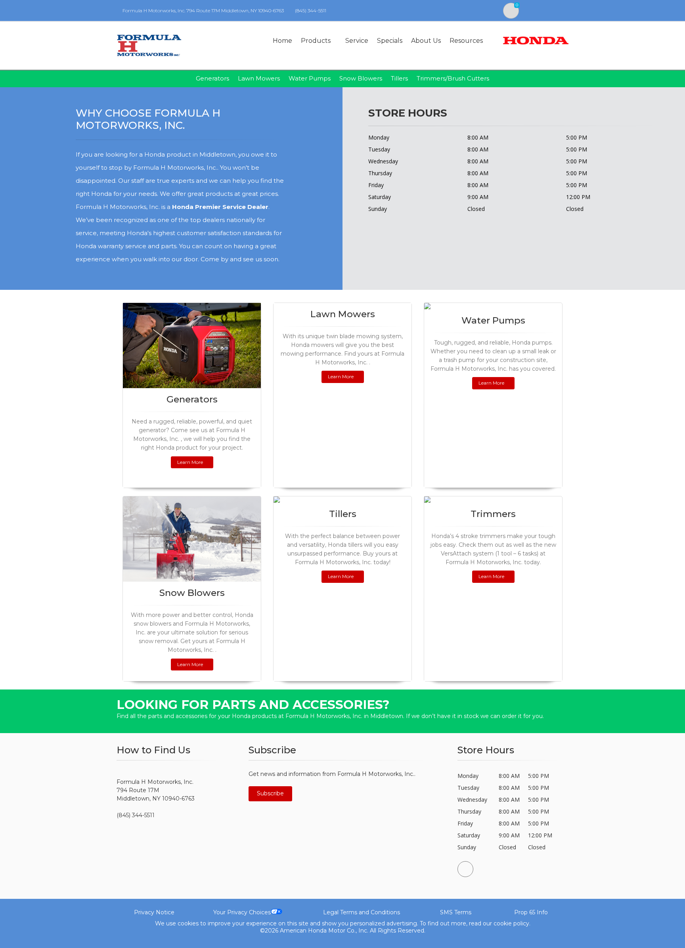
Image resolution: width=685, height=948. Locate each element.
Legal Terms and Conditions (361, 912)
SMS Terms (455, 912)
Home (282, 40)
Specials (389, 40)
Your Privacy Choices (242, 912)
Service (356, 40)
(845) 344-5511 (310, 10)
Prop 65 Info (531, 912)
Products (316, 40)
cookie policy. (512, 923)
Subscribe (270, 793)
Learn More (190, 462)
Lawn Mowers (259, 78)
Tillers (399, 78)
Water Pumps (310, 78)
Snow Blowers (360, 78)
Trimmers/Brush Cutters (453, 78)
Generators (212, 78)
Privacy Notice (154, 912)
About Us (426, 40)
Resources (466, 40)
